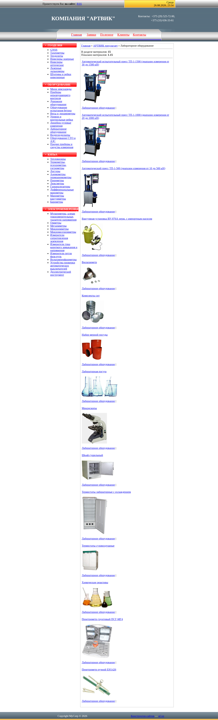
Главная (85, 45)
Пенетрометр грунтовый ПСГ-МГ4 (102, 619)
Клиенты (123, 34)
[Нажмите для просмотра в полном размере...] (96, 102)
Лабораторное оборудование (98, 107)
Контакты (139, 34)
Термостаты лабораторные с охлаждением (106, 491)
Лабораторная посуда (94, 371)
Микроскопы (89, 408)
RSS (79, 3)
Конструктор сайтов (142, 716)
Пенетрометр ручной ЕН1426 (99, 669)
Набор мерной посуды (95, 334)
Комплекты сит (91, 295)
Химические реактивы (95, 582)
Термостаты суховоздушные (98, 545)
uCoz (161, 716)
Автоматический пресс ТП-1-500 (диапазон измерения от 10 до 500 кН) (123, 168)
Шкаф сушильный (92, 455)
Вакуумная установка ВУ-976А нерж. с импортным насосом (117, 218)
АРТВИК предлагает (105, 45)
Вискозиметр (89, 262)
